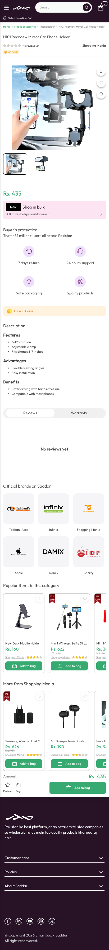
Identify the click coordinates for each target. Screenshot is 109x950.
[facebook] (9, 921)
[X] (53, 921)
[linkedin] (20, 921)
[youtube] (31, 921)
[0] (100, 7)
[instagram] (42, 921)
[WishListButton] (101, 82)
